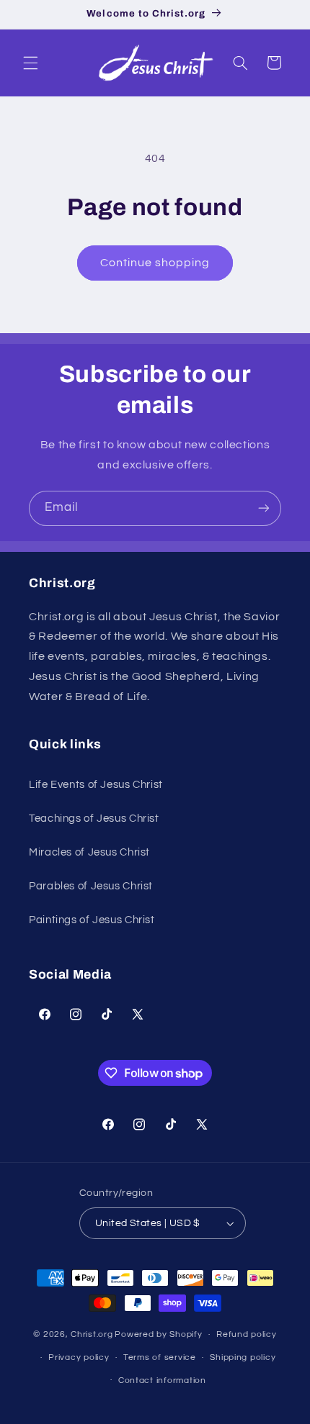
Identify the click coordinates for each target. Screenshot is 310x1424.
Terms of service (159, 1357)
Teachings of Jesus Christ (94, 818)
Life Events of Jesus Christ (96, 784)
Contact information (162, 1380)
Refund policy (246, 1334)
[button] (30, 62)
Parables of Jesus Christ (91, 886)
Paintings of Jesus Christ (92, 920)
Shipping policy (242, 1357)
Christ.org (91, 1334)
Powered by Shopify (158, 1334)
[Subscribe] (263, 508)
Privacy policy (78, 1357)
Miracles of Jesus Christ (89, 852)
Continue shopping (155, 262)
